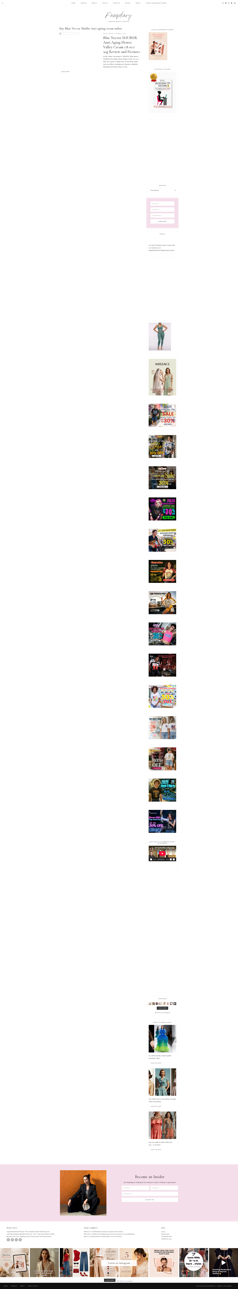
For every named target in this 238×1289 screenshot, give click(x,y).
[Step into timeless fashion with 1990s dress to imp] (171, 1003)
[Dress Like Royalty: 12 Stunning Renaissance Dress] (175, 1003)
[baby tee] (162, 645)
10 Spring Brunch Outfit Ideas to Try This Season (106, 1236)
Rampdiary (119, 16)
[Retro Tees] (162, 582)
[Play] (151, 859)
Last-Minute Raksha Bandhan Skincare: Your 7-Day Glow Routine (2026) (30, 1234)
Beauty (105, 33)
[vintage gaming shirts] (162, 676)
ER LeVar (87, 1234)
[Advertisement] (162, 149)
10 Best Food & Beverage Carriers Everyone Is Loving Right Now (113, 1234)
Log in (163, 1231)
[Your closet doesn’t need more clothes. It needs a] (150, 1003)
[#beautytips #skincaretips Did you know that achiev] (167, 1003)
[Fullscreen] (174, 859)
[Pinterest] (229, 0)
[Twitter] (226, 0)
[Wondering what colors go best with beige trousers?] (160, 1003)
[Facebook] (223, 0)
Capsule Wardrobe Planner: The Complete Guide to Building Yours (28, 1231)
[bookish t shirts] (162, 489)
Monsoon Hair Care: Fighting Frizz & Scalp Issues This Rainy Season (29, 1236)
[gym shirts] (162, 614)
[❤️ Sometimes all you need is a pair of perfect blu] (157, 1003)
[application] (162, 853)
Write (6, 1286)
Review (111, 33)
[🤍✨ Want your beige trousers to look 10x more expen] (153, 1003)
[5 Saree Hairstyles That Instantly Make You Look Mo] (164, 1003)
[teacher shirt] (162, 707)
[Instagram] (232, 0)
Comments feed (166, 1236)
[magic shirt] (162, 832)
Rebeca (86, 1231)
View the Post (156, 1063)
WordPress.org (166, 1239)
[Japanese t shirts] (162, 457)
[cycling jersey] (162, 551)
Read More (66, 71)
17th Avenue (227, 1286)
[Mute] (171, 859)
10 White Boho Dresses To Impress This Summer (107, 1231)
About (22, 1286)
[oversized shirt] (162, 770)
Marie (86, 1236)
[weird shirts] (162, 520)
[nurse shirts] (162, 738)
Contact (14, 1286)
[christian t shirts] (162, 426)
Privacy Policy (33, 1286)
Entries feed (165, 1234)
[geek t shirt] (162, 801)
